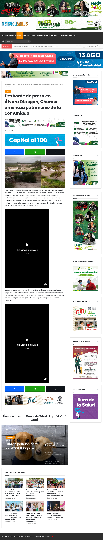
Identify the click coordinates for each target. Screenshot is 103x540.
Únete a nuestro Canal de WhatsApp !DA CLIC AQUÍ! (35, 418)
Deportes (40, 35)
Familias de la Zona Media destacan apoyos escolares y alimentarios (35, 493)
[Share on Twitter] (55, 152)
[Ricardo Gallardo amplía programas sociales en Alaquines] (56, 506)
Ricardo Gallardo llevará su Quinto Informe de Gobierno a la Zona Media (13, 516)
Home (8, 84)
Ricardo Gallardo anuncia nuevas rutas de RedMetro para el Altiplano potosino (37, 46)
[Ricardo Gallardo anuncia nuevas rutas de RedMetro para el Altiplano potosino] (14, 483)
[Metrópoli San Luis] (15, 23)
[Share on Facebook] (14, 152)
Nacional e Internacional (59, 35)
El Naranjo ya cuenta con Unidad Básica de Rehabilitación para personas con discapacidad (34, 517)
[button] (35, 172)
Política (26, 35)
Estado (19, 35)
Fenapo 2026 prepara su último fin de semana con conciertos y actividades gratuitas (56, 493)
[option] (35, 445)
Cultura (32, 35)
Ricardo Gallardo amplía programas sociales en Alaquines (55, 515)
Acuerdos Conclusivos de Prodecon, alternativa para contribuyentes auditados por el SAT (23, 446)
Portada (5, 35)
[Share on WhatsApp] (35, 152)
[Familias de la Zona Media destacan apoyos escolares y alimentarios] (35, 483)
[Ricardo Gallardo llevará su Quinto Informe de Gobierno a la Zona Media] (14, 506)
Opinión (47, 35)
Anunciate (72, 35)
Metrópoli (12, 35)
